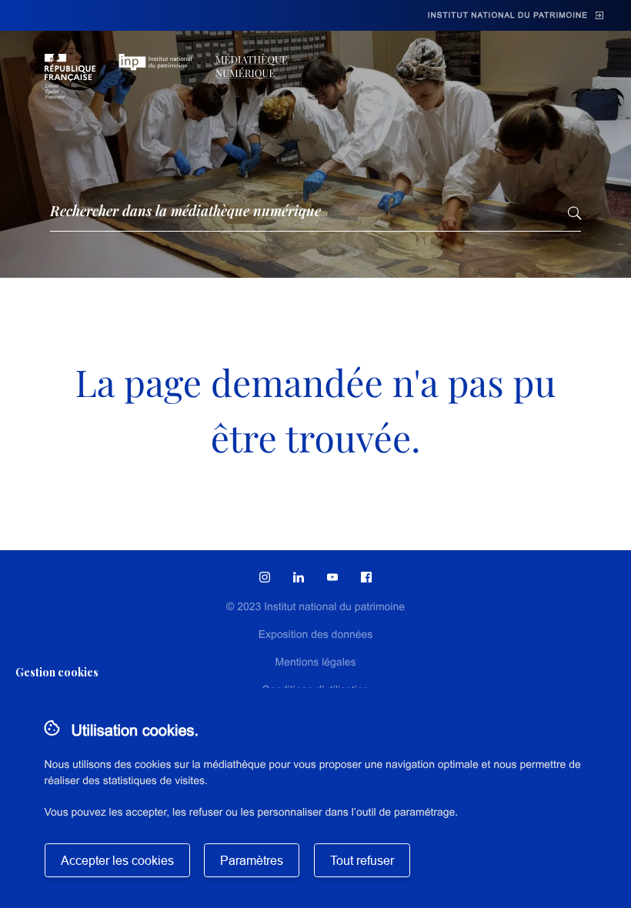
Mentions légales (315, 662)
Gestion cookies (56, 672)
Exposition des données (316, 634)
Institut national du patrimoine (508, 16)
